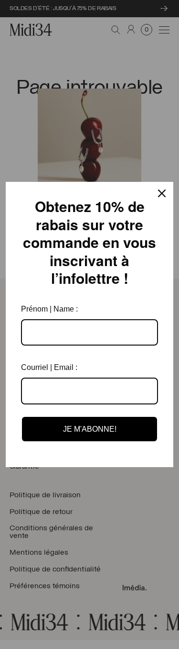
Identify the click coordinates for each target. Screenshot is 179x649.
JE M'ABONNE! (89, 429)
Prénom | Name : (49, 309)
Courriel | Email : (49, 367)
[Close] (161, 193)
